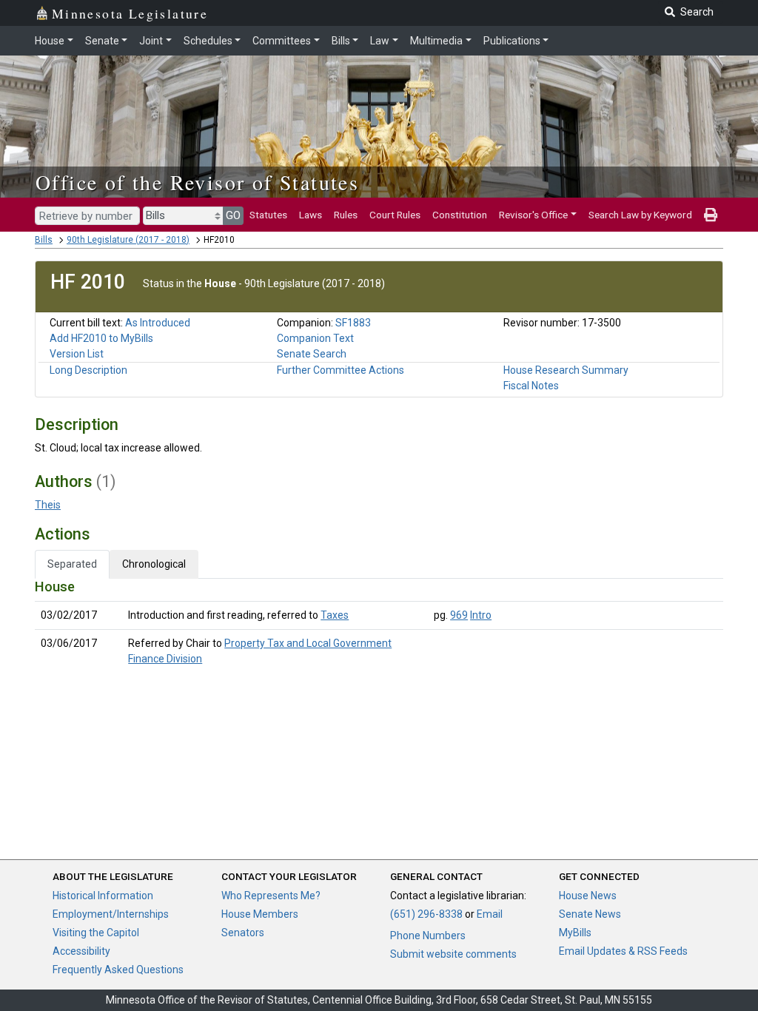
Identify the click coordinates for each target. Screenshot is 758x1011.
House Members (259, 914)
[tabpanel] (379, 626)
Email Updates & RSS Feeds (623, 951)
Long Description (88, 370)
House (49, 41)
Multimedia (436, 41)
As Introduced (157, 323)
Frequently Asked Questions (118, 969)
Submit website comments (453, 954)
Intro (481, 615)
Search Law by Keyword (640, 215)
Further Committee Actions (340, 370)
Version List (77, 354)
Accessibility (81, 951)
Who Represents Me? (271, 895)
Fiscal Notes (531, 386)
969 (459, 615)
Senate (102, 41)
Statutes (268, 215)
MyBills (575, 932)
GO (233, 215)
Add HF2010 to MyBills (101, 338)
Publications (511, 41)
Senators (242, 932)
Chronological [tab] (154, 564)
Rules (346, 215)
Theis (48, 505)
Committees (281, 41)
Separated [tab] (72, 564)
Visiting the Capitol (96, 932)
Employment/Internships (111, 914)
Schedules (208, 41)
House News (588, 895)
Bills (341, 41)
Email (490, 914)
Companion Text (315, 338)
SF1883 (353, 323)
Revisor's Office (533, 215)
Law (379, 41)
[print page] (710, 215)
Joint (151, 41)
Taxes (335, 615)
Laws (310, 215)
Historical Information (103, 895)
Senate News (590, 914)
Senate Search (311, 354)
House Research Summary (565, 370)
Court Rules (394, 215)
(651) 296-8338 (426, 914)
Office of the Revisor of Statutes (197, 182)
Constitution (459, 215)
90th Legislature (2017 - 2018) (128, 240)
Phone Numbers (428, 935)
